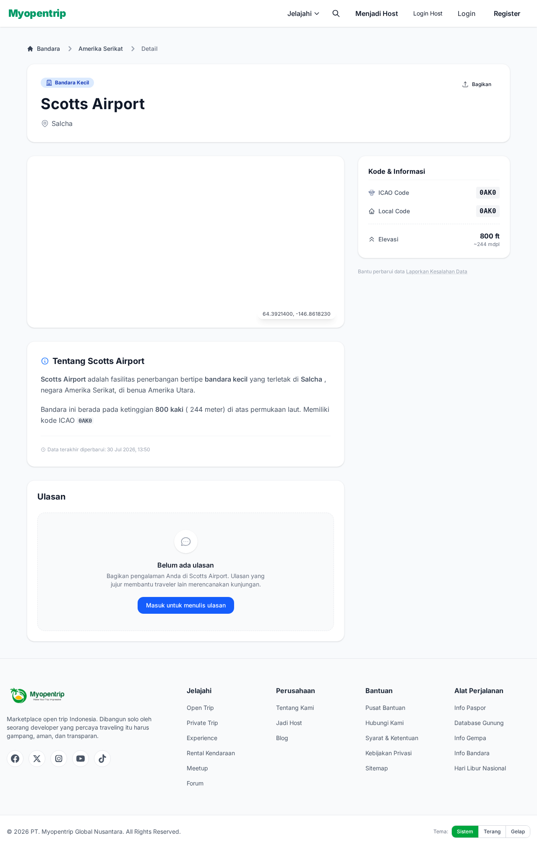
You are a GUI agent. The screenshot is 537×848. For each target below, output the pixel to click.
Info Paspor (470, 707)
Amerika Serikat (100, 48)
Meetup (197, 768)
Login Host (428, 13)
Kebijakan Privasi (388, 752)
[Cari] (336, 13)
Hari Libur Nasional (480, 768)
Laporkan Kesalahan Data (436, 271)
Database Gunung (479, 722)
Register (507, 13)
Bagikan (481, 84)
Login (466, 13)
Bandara (48, 48)
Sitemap (376, 768)
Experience (202, 737)
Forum (195, 783)
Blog (282, 737)
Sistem (465, 831)
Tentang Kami (295, 707)
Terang (492, 831)
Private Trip (202, 722)
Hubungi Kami (384, 722)
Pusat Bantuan (385, 707)
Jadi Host (289, 722)
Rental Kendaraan (211, 752)
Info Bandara (472, 752)
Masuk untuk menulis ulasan (186, 605)
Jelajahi (299, 13)
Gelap (518, 831)
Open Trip (200, 707)
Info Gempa (470, 737)
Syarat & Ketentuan (391, 737)
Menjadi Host (376, 13)
